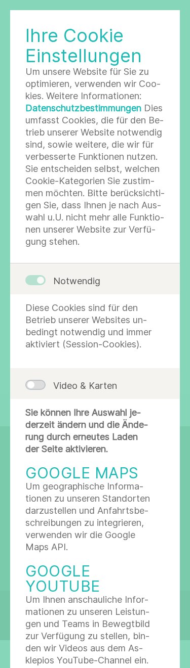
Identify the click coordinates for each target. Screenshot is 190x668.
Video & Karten (85, 385)
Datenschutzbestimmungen (83, 108)
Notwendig (76, 281)
